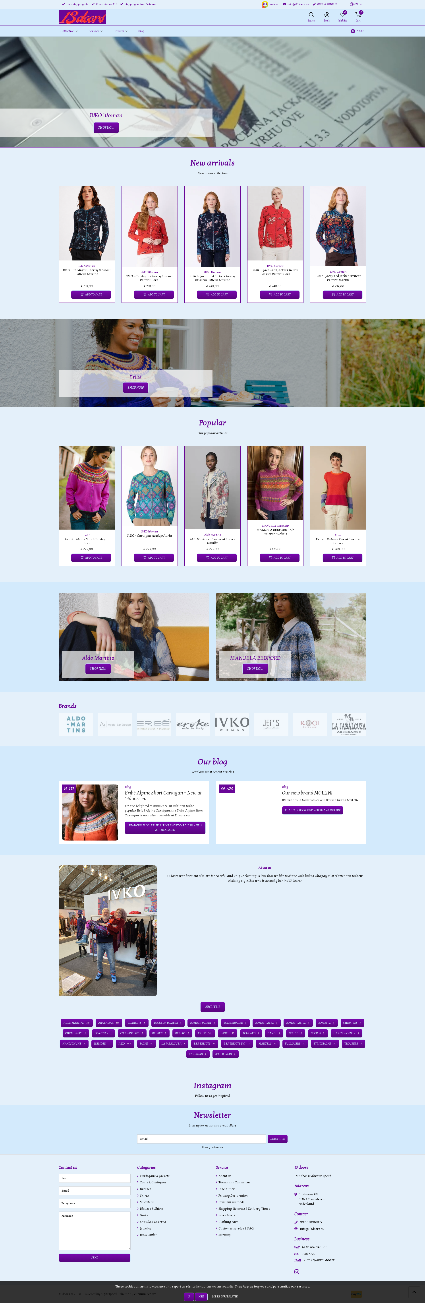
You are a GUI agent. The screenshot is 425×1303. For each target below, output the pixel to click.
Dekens (182, 1033)
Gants (274, 1033)
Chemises (352, 1023)
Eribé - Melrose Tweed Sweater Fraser (338, 541)
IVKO (124, 1043)
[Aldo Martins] (76, 724)
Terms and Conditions (234, 1182)
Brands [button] (118, 31)
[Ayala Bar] (115, 724)
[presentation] (55, 246)
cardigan (197, 1054)
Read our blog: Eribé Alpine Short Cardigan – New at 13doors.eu (165, 827)
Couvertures (131, 1033)
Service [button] (94, 31)
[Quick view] (106, 194)
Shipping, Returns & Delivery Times (244, 1209)
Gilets (295, 1033)
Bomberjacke (235, 1023)
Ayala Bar (108, 1023)
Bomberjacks (266, 1023)
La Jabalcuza (173, 1043)
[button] (354, 4)
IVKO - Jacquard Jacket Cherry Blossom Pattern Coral (275, 272)
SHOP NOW (136, 388)
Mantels (267, 1043)
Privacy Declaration (212, 1147)
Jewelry (145, 1228)
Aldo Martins (212, 535)
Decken (159, 1033)
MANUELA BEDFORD (275, 526)
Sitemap (224, 1235)
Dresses (145, 1189)
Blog (141, 31)
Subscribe (277, 1139)
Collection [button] (67, 31)
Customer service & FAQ (235, 1228)
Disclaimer (226, 1189)
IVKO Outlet (147, 1235)
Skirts (144, 1196)
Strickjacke (324, 1043)
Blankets (136, 1023)
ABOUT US (212, 1007)
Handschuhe (73, 1043)
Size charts (226, 1215)
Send (94, 1257)
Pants (143, 1215)
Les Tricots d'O (236, 1043)
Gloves (318, 1033)
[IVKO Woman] (232, 724)
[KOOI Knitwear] (310, 724)
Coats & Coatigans (152, 1182)
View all (359, 706)
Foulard (251, 1033)
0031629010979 (311, 1222)
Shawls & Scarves (152, 1222)
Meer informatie (225, 1296)
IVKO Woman (86, 266)
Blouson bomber (167, 1023)
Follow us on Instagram (348, 1098)
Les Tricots (204, 1043)
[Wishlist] (65, 294)
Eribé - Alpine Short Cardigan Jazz (87, 541)
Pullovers (295, 1043)
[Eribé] (154, 724)
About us (224, 1176)
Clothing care (228, 1222)
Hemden (101, 1043)
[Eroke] (193, 724)
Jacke (146, 1043)
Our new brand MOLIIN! (307, 793)
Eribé (86, 535)
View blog (358, 774)
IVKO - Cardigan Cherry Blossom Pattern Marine (87, 272)
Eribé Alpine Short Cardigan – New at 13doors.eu (163, 796)
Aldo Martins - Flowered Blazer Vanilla (212, 541)
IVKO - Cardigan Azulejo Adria (149, 536)
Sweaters (146, 1202)
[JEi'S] (271, 724)
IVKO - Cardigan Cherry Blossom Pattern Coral (150, 278)
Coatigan (103, 1033)
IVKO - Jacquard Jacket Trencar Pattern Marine (338, 278)
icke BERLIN (225, 1054)
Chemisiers (75, 1033)
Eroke (227, 1033)
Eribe (204, 1033)
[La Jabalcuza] (349, 724)
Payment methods (231, 1202)
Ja (188, 1296)
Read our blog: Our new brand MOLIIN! (312, 810)
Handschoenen (346, 1033)
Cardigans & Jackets (154, 1176)
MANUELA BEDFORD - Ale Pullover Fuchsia (275, 532)
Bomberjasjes (297, 1023)
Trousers (353, 1043)
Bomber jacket (202, 1023)
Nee (201, 1296)
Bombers (326, 1023)
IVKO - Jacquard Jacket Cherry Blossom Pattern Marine (212, 278)
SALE (361, 31)
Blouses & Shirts (151, 1209)
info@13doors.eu (312, 1229)
